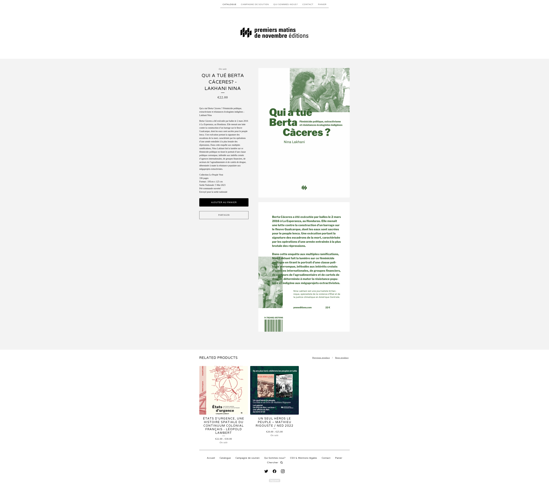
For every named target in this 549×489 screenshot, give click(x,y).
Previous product (321, 358)
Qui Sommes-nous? (285, 4)
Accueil (211, 458)
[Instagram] (283, 471)
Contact (307, 4)
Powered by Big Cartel (274, 480)
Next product (342, 358)
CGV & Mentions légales (303, 458)
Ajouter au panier (224, 202)
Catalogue (229, 4)
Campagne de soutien (255, 4)
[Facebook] (274, 471)
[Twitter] (266, 471)
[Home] (274, 33)
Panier (322, 4)
